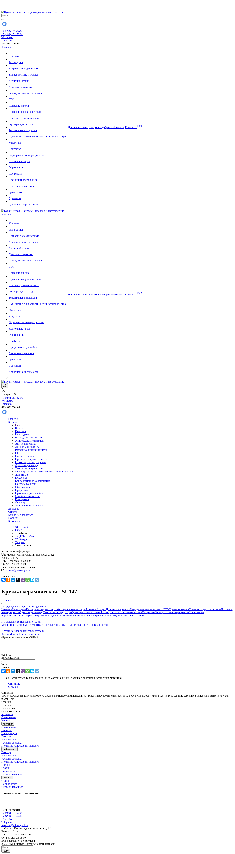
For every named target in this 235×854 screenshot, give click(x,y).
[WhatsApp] (27, 580)
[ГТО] (38, 96)
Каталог (20, 428)
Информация (9, 733)
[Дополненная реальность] (38, 201)
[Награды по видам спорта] (38, 65)
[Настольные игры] (38, 158)
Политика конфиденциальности (20, 745)
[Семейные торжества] (38, 183)
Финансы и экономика (67, 624)
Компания (7, 714)
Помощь (6, 736)
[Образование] (38, 164)
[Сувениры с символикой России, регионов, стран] (38, 133)
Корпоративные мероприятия (172, 612)
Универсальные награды (71, 609)
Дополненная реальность (129, 615)
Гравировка (96, 615)
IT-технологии (99, 624)
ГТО (166, 609)
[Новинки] (38, 53)
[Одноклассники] (8, 580)
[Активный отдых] (38, 77)
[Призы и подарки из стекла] (38, 108)
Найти (6, 851)
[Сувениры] (38, 195)
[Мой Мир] (13, 580)
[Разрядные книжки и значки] (38, 90)
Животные (136, 612)
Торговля (48, 624)
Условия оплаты (10, 739)
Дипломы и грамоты (118, 609)
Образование (15, 615)
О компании (8, 717)
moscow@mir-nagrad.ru (18, 570)
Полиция (19, 624)
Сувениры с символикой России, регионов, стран (100, 612)
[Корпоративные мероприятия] (38, 152)
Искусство (148, 612)
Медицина (7, 624)
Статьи (5, 767)
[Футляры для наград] (38, 121)
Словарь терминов (12, 774)
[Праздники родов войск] (38, 176)
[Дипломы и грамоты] (38, 84)
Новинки (6, 609)
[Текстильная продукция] (38, 127)
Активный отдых (96, 609)
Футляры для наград (31, 612)
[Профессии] (38, 170)
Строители (36, 624)
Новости (6, 720)
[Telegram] (37, 580)
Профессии (29, 615)
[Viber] (23, 580)
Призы (23, 634)
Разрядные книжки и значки (146, 609)
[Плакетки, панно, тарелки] (38, 114)
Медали (14, 634)
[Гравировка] (38, 189)
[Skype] (32, 580)
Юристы (86, 624)
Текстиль (33, 634)
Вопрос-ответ (9, 770)
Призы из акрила (179, 609)
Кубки (5, 634)
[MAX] (4, 25)
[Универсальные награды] (38, 71)
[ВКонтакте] (3, 580)
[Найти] (2, 19)
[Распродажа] (38, 59)
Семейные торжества (76, 615)
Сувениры (109, 615)
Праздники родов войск (50, 615)
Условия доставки (11, 742)
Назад (18, 425)
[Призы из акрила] (38, 102)
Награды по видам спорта (41, 609)
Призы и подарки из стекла (205, 609)
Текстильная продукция (57, 612)
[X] (18, 580)
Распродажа (19, 609)
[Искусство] (38, 145)
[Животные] (38, 139)
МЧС (27, 624)
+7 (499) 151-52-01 (12, 31)
